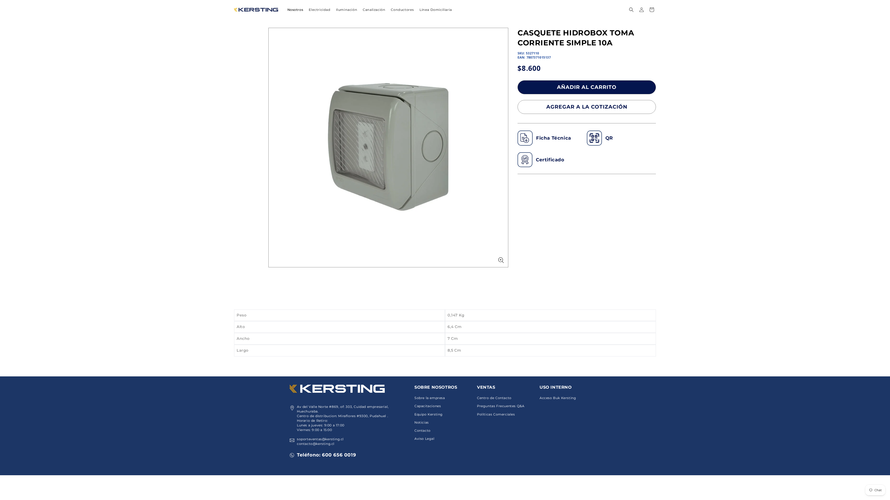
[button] (319, 10)
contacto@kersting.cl (315, 444)
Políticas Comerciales (496, 414)
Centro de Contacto (494, 398)
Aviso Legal (424, 439)
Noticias (421, 422)
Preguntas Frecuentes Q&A (500, 406)
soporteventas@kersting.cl (320, 439)
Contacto (422, 430)
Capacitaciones (427, 406)
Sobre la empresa (429, 398)
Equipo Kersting (428, 414)
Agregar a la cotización (586, 107)
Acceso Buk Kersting (558, 398)
